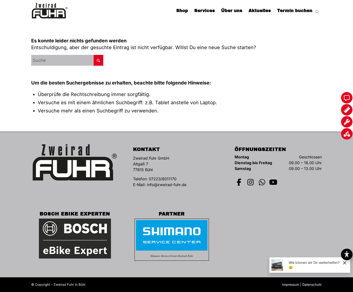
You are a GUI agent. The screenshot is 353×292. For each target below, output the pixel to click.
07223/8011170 (162, 178)
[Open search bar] (317, 11)
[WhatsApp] (262, 182)
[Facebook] (239, 182)
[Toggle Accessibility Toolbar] (347, 254)
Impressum (290, 284)
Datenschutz (312, 284)
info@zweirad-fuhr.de (166, 184)
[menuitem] (182, 11)
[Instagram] (250, 182)
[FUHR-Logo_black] (49, 11)
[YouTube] (273, 182)
